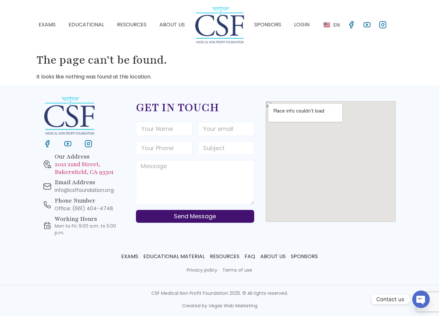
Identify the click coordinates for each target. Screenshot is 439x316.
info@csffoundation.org (84, 190)
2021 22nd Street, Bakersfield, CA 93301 (84, 168)
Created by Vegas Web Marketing (219, 305)
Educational (86, 24)
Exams (47, 24)
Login (301, 24)
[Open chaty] (421, 299)
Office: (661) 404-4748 (84, 208)
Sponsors (267, 24)
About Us (172, 24)
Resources (132, 24)
